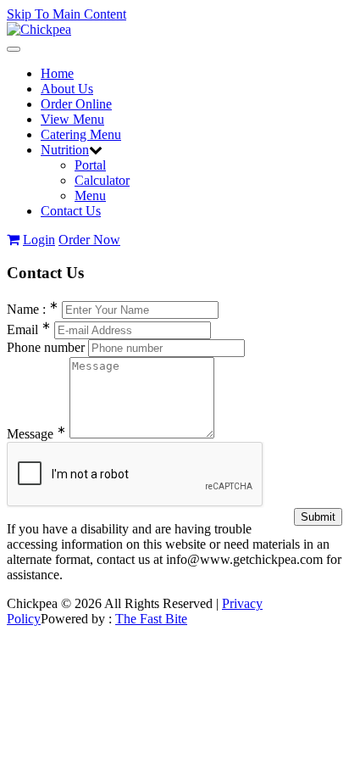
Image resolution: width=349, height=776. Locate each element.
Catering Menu (81, 134)
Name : (32, 309)
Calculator (102, 180)
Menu (90, 195)
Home (57, 73)
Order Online (76, 104)
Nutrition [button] (65, 149)
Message (36, 434)
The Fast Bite (151, 618)
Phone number (46, 347)
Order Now (89, 239)
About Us (67, 88)
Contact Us (71, 211)
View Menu (72, 119)
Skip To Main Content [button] (66, 14)
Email (29, 329)
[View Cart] (13, 239)
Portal (90, 165)
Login (39, 239)
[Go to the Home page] (39, 29)
